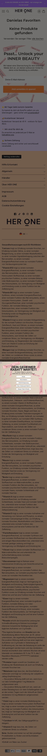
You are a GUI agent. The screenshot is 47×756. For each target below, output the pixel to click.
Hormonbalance (23, 379)
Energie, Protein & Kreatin (23, 388)
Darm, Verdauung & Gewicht (23, 385)
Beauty (23, 376)
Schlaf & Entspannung (24, 382)
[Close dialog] (1, 363)
